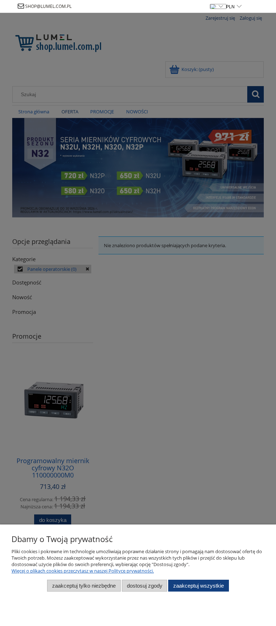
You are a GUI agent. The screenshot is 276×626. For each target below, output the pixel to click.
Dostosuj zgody (144, 586)
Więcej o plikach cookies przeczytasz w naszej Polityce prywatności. (83, 571)
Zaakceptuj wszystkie (198, 586)
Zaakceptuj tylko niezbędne (84, 586)
